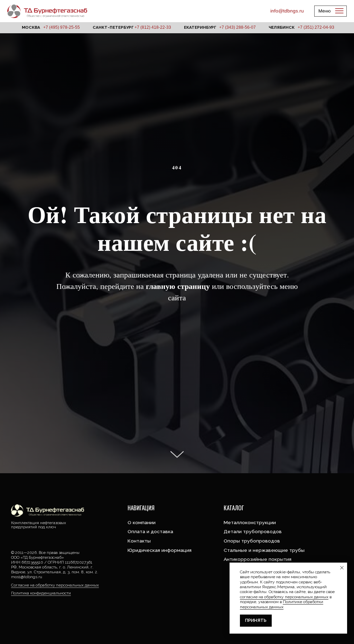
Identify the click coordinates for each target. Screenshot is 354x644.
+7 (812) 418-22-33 (152, 27)
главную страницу (178, 371)
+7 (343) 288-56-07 (237, 27)
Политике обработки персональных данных (281, 604)
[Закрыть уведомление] (341, 567)
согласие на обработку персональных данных (284, 596)
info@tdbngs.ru (287, 11)
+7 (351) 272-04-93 (316, 27)
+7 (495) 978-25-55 (61, 27)
